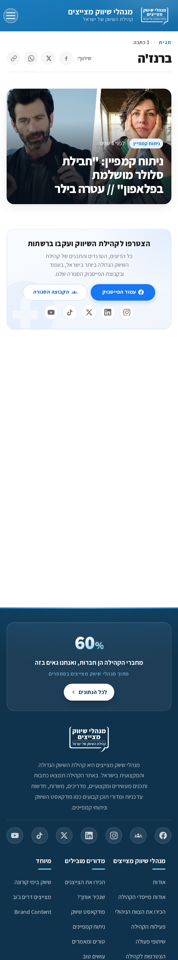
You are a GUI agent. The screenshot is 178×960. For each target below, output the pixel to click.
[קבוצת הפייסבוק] (138, 835)
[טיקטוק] (70, 312)
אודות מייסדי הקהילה (142, 897)
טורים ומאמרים (88, 941)
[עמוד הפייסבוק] (163, 835)
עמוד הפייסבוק (119, 291)
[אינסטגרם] (126, 312)
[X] (89, 312)
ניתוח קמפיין (146, 143)
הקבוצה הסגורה (51, 291)
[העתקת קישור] (14, 58)
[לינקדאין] (108, 312)
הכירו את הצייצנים (85, 882)
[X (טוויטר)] (64, 835)
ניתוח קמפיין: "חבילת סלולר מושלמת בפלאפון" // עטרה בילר (109, 175)
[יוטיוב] (51, 312)
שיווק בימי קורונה (32, 882)
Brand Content (32, 911)
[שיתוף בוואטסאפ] (31, 58)
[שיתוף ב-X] (48, 58)
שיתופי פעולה (151, 941)
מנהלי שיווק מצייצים (100, 11)
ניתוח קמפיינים (89, 926)
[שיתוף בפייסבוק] (66, 58)
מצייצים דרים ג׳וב (32, 897)
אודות (159, 882)
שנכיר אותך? (91, 897)
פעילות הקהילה (148, 926)
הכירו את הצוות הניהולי (140, 911)
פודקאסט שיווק (88, 911)
